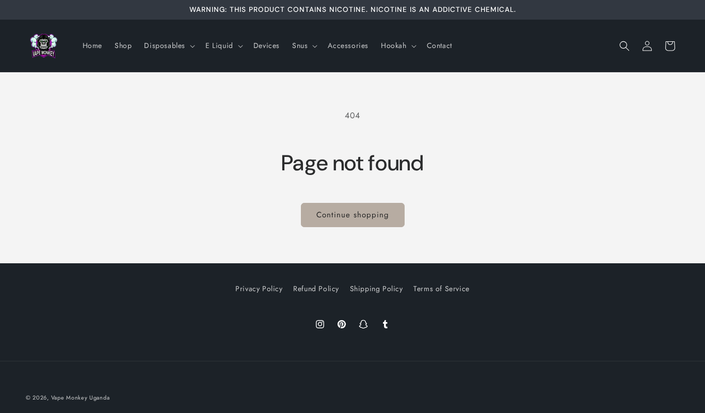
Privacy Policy (258, 288)
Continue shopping (352, 214)
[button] (168, 45)
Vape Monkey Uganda (80, 397)
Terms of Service (441, 288)
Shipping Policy (376, 288)
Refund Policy (316, 288)
